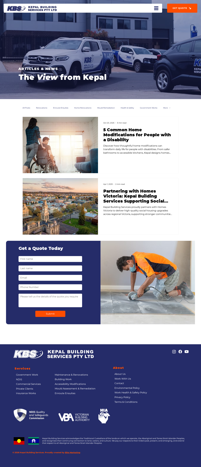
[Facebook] (180, 351)
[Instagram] (174, 351)
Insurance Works (26, 393)
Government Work (27, 374)
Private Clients (24, 388)
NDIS (19, 379)
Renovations (41, 108)
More (165, 108)
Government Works (148, 108)
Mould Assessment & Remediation (75, 388)
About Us (120, 374)
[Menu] (156, 8)
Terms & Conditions (125, 402)
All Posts (26, 108)
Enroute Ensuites (60, 108)
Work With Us (122, 378)
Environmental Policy (127, 388)
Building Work (63, 379)
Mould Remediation (106, 108)
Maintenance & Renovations (71, 374)
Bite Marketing (72, 452)
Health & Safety (127, 108)
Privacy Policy (122, 397)
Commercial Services (28, 384)
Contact (119, 383)
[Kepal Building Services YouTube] (186, 351)
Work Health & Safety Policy (130, 392)
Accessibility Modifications (70, 384)
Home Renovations (82, 108)
